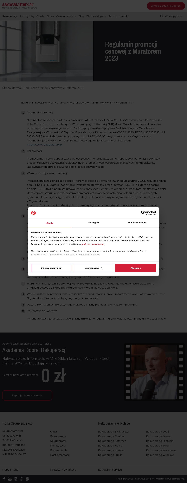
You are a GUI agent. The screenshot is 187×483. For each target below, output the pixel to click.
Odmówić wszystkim (51, 268)
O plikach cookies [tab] (137, 222)
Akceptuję (135, 268)
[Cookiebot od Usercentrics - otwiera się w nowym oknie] (143, 213)
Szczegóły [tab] (93, 222)
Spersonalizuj (92, 268)
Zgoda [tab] (49, 223)
